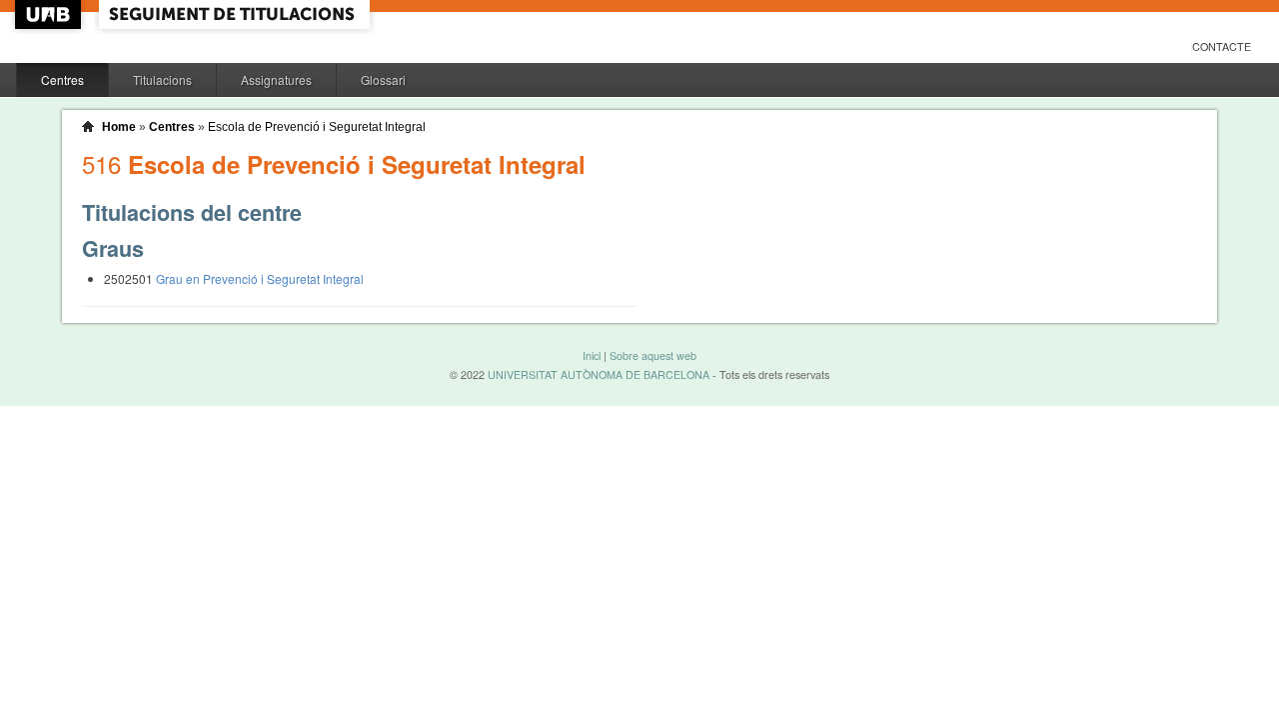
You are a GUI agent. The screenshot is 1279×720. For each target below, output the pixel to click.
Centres (62, 79)
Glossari (383, 79)
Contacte (1221, 46)
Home (119, 127)
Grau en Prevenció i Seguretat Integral (260, 278)
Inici (592, 355)
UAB (50, 14)
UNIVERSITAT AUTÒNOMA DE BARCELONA (598, 374)
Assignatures (276, 79)
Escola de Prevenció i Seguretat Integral (317, 127)
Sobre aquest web (653, 355)
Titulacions (162, 79)
